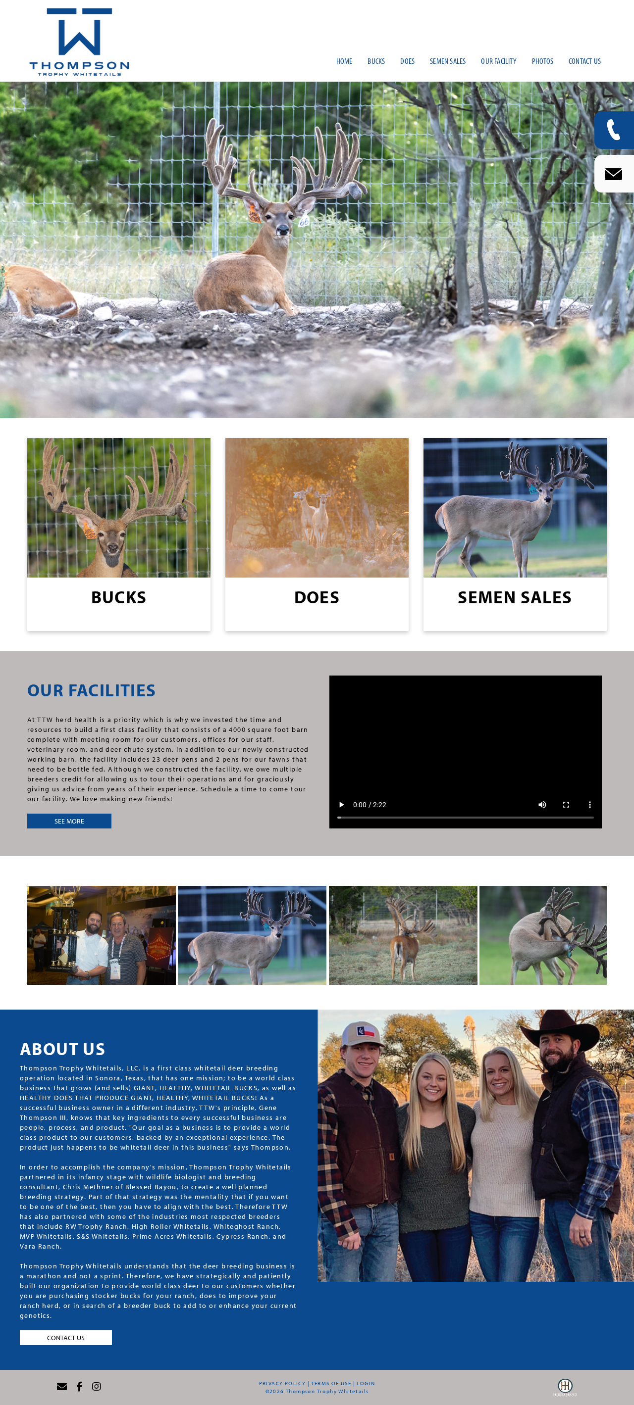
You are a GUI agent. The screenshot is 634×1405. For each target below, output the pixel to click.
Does (317, 596)
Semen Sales (515, 596)
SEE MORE (69, 821)
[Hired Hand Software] (565, 1391)
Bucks (119, 596)
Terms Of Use (331, 1383)
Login (366, 1383)
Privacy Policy (282, 1383)
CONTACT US (66, 1337)
